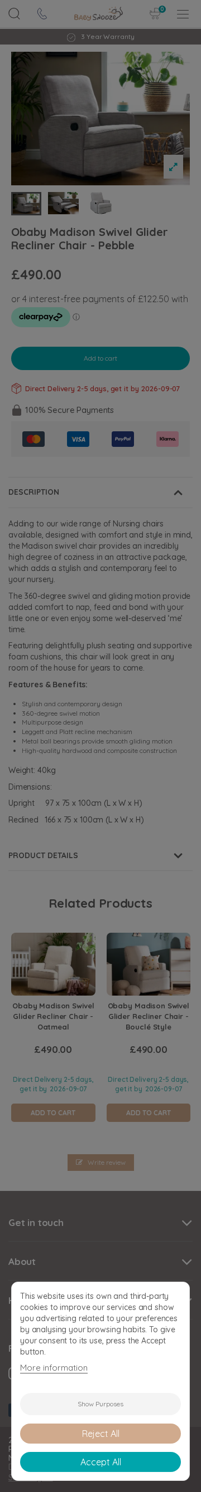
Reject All (100, 1433)
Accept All (100, 1462)
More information (54, 1367)
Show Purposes (100, 1404)
